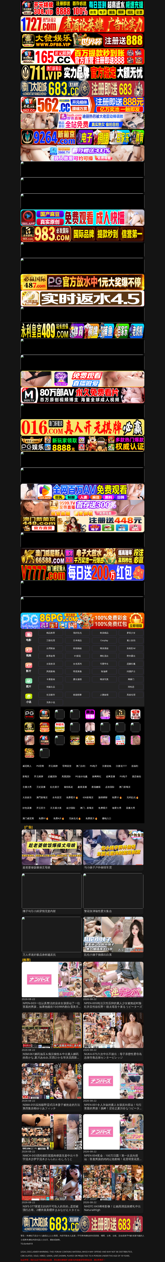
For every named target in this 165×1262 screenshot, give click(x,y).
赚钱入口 (106, 818)
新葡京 (26, 776)
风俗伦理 (131, 694)
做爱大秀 (116, 807)
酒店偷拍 (136, 776)
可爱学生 (104, 663)
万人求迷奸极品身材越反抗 (39, 954)
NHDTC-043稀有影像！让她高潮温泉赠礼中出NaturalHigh (112, 1208)
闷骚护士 (131, 671)
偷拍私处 (68, 786)
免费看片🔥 (72, 797)
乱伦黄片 (54, 786)
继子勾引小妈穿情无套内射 (39, 911)
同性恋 (131, 686)
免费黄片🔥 (91, 818)
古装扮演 (50, 663)
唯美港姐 (104, 648)
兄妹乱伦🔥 (75, 818)
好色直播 (27, 807)
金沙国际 (70, 807)
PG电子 (93, 765)
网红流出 (104, 655)
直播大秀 (130, 807)
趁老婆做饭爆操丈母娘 (36, 867)
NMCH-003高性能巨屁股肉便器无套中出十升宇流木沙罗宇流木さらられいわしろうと (50, 1157)
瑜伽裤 (104, 671)
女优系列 (77, 663)
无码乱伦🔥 (133, 797)
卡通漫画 (50, 679)
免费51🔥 (117, 797)
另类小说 (50, 702)
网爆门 (131, 679)
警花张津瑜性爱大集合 (98, 911)
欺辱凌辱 (50, 655)
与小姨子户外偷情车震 (98, 867)
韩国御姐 (77, 648)
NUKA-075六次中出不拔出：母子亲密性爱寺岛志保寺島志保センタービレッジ (113, 1055)
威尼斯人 (27, 765)
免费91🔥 (44, 818)
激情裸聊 (102, 797)
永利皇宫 (57, 797)
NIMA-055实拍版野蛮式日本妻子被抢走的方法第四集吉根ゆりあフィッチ (51, 1106)
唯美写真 (104, 679)
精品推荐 (50, 632)
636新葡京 (88, 797)
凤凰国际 (66, 776)
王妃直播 (41, 786)
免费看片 (102, 807)
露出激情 (77, 679)
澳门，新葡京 (87, 807)
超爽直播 (110, 776)
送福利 (134, 765)
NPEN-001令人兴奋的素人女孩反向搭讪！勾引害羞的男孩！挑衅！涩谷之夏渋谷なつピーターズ (113, 1108)
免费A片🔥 (58, 818)
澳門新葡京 (42, 797)
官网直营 (67, 765)
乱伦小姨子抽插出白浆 (98, 954)
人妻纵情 (104, 694)
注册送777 (121, 765)
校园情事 (77, 694)
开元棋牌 (53, 765)
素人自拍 (131, 640)
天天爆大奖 (56, 807)
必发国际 (110, 786)
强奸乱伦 (77, 632)
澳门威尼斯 (28, 818)
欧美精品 (104, 632)
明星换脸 (77, 671)
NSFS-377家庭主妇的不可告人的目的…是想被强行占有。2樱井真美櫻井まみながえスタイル (51, 1208)
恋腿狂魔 (131, 663)
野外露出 (131, 655)
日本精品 (77, 640)
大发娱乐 (27, 797)
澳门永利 (80, 765)
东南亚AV (131, 648)
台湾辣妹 (50, 648)
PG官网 (40, 765)
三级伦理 (50, 640)
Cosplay (104, 640)
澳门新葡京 (125, 786)
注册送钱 (106, 765)
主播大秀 (27, 786)
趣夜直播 (82, 786)
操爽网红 (96, 776)
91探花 (77, 655)
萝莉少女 (131, 632)
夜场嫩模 (96, 786)
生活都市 (50, 694)
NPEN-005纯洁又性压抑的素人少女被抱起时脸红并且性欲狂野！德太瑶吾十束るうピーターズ (113, 1005)
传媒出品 (50, 686)
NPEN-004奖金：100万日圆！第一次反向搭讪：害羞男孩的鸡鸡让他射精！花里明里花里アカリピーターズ (113, 1159)
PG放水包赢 (81, 776)
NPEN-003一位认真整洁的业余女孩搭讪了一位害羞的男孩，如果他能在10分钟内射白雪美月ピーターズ (51, 1006)
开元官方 (41, 807)
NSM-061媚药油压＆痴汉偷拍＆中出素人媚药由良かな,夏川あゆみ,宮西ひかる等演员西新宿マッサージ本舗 (51, 1057)
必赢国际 (52, 776)
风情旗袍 (50, 671)
